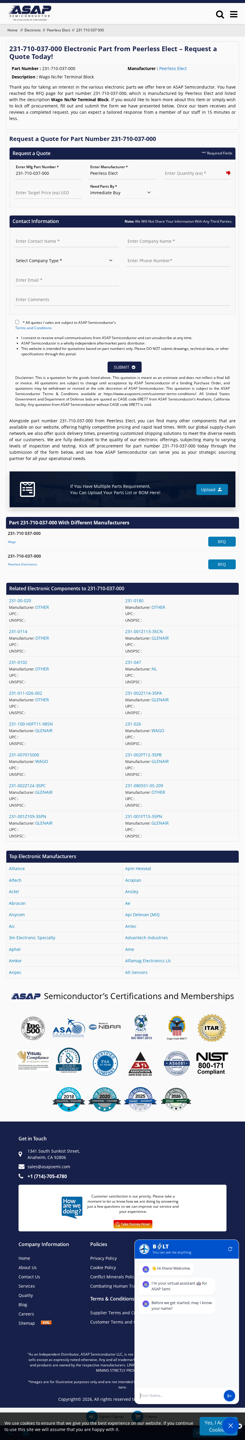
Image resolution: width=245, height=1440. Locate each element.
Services (27, 1286)
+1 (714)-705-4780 (47, 1176)
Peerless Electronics (22, 564)
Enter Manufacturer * (109, 166)
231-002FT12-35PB (143, 755)
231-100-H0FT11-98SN (31, 724)
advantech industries (146, 937)
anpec (15, 972)
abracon (17, 903)
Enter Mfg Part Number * (37, 166)
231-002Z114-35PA (143, 693)
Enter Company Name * (146, 234)
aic (12, 926)
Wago (12, 542)
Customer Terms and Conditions (122, 1322)
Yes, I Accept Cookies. (218, 1426)
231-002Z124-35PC (27, 785)
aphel (15, 949)
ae (127, 903)
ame (129, 949)
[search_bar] (220, 14)
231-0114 (18, 631)
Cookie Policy (103, 1267)
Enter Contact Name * (33, 234)
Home (13, 30)
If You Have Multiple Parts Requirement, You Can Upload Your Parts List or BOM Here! (115, 489)
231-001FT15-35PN (143, 816)
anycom (17, 914)
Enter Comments (29, 293)
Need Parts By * (103, 186)
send (229, 1396)
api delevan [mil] (142, 914)
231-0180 (134, 600)
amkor (15, 960)
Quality (26, 1295)
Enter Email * (25, 273)
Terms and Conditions (33, 327)
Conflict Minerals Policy (113, 1277)
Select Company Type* (33, 254)
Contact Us (29, 1277)
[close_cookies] (239, 1426)
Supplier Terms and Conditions (121, 1312)
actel (14, 891)
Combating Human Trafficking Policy (126, 1286)
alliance (17, 868)
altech (15, 880)
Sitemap (30, 1323)
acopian (133, 880)
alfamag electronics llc (148, 960)
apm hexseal (138, 868)
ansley (131, 891)
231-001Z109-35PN (27, 816)
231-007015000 (24, 755)
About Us (28, 1267)
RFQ (222, 541)
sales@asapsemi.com (48, 1166)
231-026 (133, 724)
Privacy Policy (103, 1258)
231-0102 (18, 662)
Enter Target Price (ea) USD (37, 186)
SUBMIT (121, 367)
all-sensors (136, 972)
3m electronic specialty (32, 937)
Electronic (32, 30)
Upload (209, 489)
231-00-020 (20, 600)
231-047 (133, 662)
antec (131, 926)
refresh (230, 1249)
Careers (26, 1314)
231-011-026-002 (25, 693)
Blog (23, 1304)
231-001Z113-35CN (144, 631)
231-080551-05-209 (144, 785)
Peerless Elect (58, 30)
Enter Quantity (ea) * (181, 166)
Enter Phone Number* (145, 254)
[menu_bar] (234, 14)
